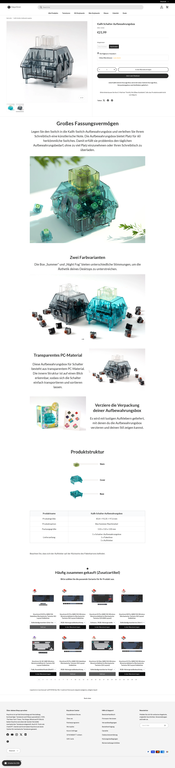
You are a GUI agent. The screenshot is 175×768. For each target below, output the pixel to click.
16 (99, 679)
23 (128, 679)
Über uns (70, 718)
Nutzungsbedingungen (110, 739)
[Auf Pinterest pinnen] (112, 100)
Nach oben (87, 698)
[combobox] (91, 7)
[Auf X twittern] (104, 100)
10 (75, 679)
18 (107, 679)
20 (116, 679)
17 (103, 679)
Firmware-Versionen (109, 718)
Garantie (105, 731)
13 (87, 679)
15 (95, 679)
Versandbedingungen (109, 722)
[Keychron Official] (7, 741)
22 (124, 679)
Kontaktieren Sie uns (74, 714)
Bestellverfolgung (108, 727)
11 (79, 679)
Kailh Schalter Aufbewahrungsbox (23, 18)
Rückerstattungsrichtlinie (111, 743)
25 (136, 679)
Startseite (9, 18)
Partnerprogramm (73, 722)
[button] (167, 7)
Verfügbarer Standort (108, 53)
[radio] (102, 46)
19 (112, 679)
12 (83, 679)
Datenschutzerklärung (109, 735)
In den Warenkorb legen (143, 69)
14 (91, 679)
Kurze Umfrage (72, 731)
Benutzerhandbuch (108, 714)
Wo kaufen (70, 727)
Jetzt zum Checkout (133, 76)
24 (132, 679)
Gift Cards (70, 739)
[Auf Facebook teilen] (108, 100)
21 (120, 679)
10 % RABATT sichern (74, 735)
